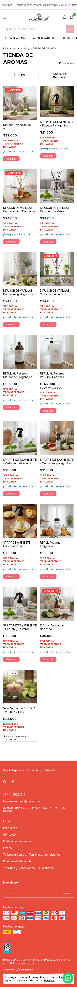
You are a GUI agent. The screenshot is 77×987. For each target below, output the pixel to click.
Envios (7, 848)
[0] (72, 17)
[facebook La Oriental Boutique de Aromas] (12, 781)
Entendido (49, 980)
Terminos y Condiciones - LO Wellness (28, 868)
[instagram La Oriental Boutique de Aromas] (4, 781)
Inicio (6, 48)
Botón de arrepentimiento (24, 963)
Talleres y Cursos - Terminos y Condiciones (31, 854)
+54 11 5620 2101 (15, 794)
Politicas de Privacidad (18, 861)
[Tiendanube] (18, 970)
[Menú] (5, 17)
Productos (10, 828)
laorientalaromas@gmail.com (21, 801)
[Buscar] (70, 29)
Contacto (9, 834)
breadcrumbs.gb (21, 48)
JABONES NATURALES (44, 38)
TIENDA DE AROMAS (14, 38)
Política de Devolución (17, 841)
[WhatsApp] (67, 977)
